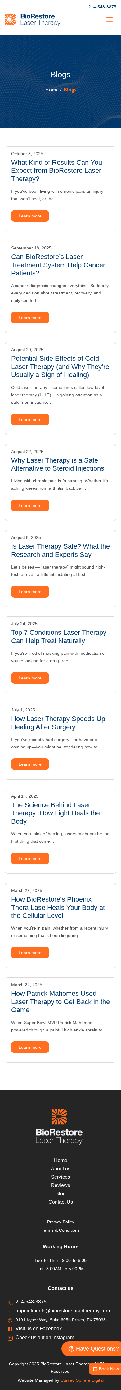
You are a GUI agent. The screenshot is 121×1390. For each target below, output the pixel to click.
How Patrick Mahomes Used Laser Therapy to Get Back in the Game (60, 1002)
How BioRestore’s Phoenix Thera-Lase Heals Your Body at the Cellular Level (58, 907)
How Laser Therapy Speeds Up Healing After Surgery (58, 723)
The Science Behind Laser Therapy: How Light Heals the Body (55, 813)
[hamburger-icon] (109, 20)
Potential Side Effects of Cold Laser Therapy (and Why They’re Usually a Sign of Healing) (60, 367)
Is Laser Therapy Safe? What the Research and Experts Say (60, 550)
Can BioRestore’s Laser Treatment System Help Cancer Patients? (58, 265)
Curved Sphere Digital (82, 1380)
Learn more (30, 215)
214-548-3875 (102, 6)
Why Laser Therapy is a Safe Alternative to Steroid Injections (57, 464)
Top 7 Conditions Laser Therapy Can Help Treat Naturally (58, 636)
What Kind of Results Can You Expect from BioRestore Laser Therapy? (56, 171)
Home (52, 90)
